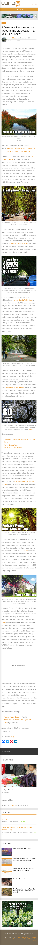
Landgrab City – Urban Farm (11, 790)
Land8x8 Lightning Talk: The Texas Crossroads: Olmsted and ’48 (24, 859)
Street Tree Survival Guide (13, 448)
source (30, 429)
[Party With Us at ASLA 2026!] (7, 855)
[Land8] (11, 6)
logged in (13, 805)
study (26, 551)
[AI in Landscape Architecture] (7, 885)
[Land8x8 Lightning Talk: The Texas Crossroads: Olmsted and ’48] (7, 865)
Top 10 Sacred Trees (11, 445)
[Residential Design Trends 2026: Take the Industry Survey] (7, 875)
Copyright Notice (23, 937)
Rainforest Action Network (15, 387)
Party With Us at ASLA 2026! (22, 848)
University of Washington (23, 300)
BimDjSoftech (14, 38)
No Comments (12, 41)
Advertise (33, 937)
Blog (3, 23)
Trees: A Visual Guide (11, 717)
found (4, 622)
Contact (7, 939)
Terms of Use (17, 939)
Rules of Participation (30, 939)
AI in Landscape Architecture (22, 879)
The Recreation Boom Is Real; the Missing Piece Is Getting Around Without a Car (24, 890)
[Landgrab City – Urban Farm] (19, 775)
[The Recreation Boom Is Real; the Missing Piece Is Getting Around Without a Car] (7, 896)
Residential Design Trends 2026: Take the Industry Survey (23, 869)
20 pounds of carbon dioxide (19, 243)
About (34, 941)
